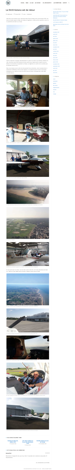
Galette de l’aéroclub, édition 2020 (13, 441)
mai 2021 (55, 49)
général (54, 83)
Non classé (55, 85)
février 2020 (55, 59)
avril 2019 (55, 72)
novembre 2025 (56, 32)
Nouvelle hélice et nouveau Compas (60, 20)
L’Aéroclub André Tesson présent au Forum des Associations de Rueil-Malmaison (60, 16)
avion (24, 14)
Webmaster (9, 14)
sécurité (54, 89)
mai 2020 (55, 55)
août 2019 (55, 68)
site (54, 91)
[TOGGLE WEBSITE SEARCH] (69, 3)
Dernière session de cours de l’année (43, 441)
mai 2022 (55, 42)
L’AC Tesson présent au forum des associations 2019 (27, 442)
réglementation (56, 87)
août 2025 (55, 34)
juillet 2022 (55, 40)
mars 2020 (55, 57)
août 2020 (55, 53)
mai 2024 (55, 36)
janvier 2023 (55, 38)
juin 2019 (55, 70)
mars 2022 (55, 44)
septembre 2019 (56, 66)
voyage (54, 93)
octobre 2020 (56, 51)
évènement (29, 14)
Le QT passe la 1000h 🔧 (58, 22)
